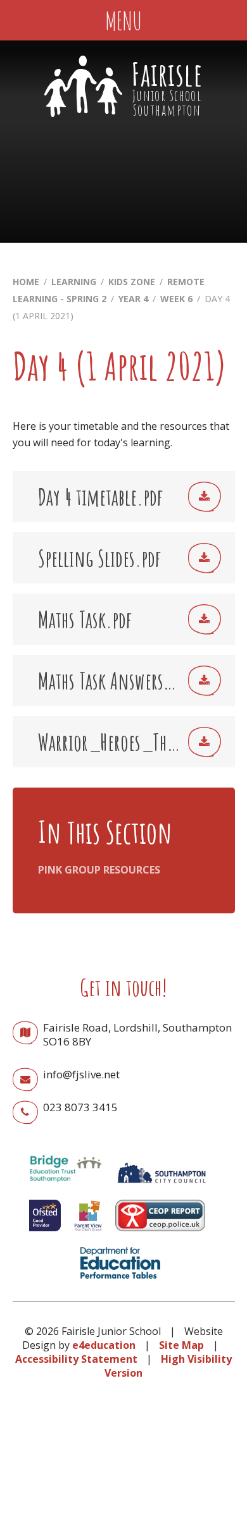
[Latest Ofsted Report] (45, 1234)
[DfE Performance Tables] (120, 1281)
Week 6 (176, 299)
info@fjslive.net (81, 1074)
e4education (104, 1345)
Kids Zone (131, 282)
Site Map (181, 1345)
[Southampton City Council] (161, 1186)
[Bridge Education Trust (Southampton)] (65, 1186)
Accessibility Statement (76, 1359)
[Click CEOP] (160, 1234)
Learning (73, 282)
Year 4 (133, 299)
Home (26, 282)
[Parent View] (88, 1234)
